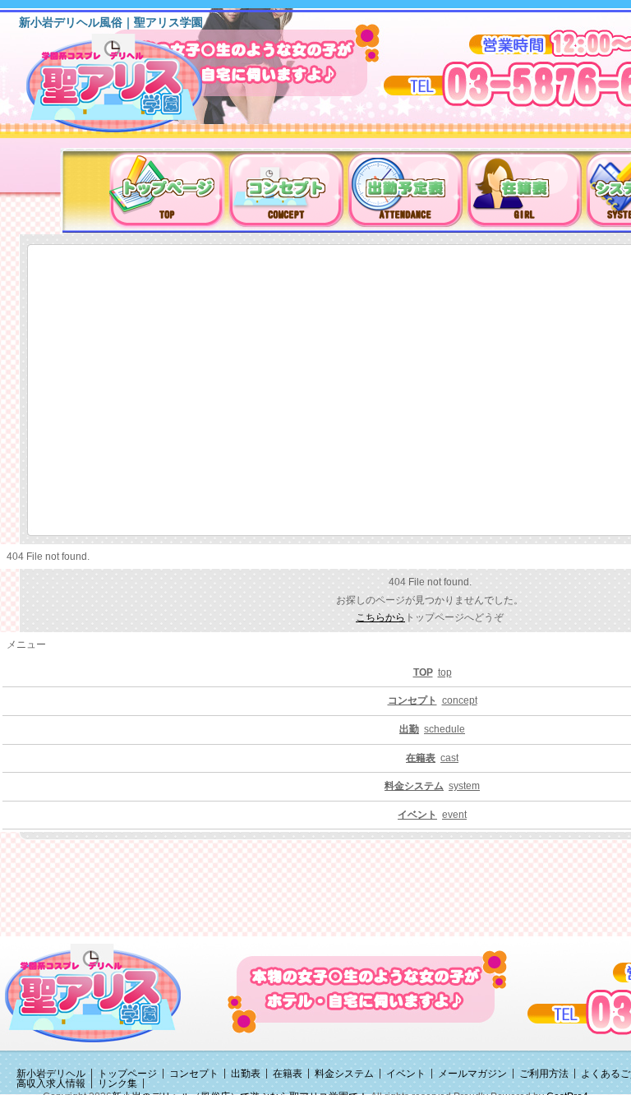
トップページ (127, 1073)
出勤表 (245, 1073)
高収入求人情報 (50, 1083)
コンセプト (194, 1073)
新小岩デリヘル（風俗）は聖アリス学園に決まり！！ (135, 89)
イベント (406, 1073)
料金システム (344, 1073)
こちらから (380, 617)
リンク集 (117, 1083)
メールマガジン (472, 1073)
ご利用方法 (544, 1073)
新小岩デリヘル (50, 1073)
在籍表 (287, 1073)
